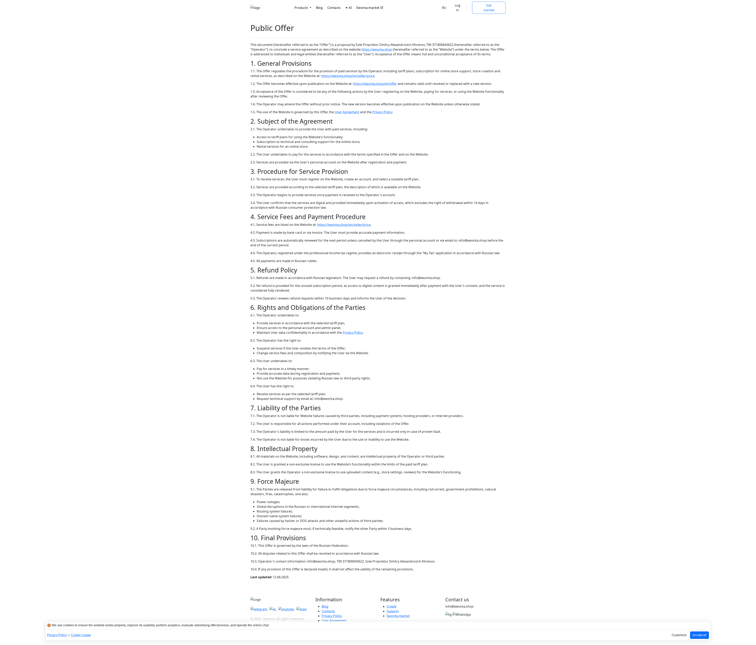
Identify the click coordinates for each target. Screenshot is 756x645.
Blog (319, 8)
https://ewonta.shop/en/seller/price (347, 76)
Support (393, 611)
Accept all (699, 635)
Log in (457, 7)
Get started (489, 7)
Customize (679, 635)
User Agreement (347, 112)
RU (444, 8)
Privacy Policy (382, 112)
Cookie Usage (81, 635)
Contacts (334, 8)
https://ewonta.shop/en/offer (375, 84)
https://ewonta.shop (376, 49)
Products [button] (302, 8)
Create (392, 606)
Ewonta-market (367, 8)
